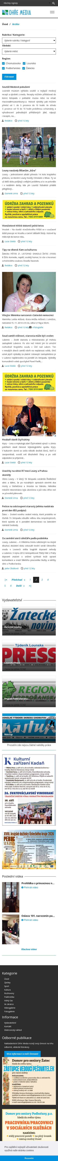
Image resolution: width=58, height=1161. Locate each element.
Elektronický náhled (13, 1030)
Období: (6, 45)
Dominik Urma (11, 193)
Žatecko (30, 68)
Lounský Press (12, 662)
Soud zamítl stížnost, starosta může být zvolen (27, 335)
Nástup (8, 734)
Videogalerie (9, 1007)
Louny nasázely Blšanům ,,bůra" (19, 170)
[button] (34, 1150)
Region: (6, 58)
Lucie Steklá (10, 241)
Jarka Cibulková (12, 568)
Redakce (9, 120)
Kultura (7, 989)
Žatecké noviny (13, 626)
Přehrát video (30, 887)
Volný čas (8, 1000)
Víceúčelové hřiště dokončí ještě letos (23, 225)
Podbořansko (12, 68)
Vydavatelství (10, 1022)
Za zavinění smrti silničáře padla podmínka (25, 538)
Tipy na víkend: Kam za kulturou (19, 249)
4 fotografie (37, 327)
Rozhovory (9, 993)
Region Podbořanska (16, 698)
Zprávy (7, 982)
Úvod (5, 24)
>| (30, 585)
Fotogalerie (9, 1011)
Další (19, 585)
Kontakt (7, 1026)
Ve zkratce (9, 1004)
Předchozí (17, 579)
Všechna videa (29, 949)
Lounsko (31, 63)
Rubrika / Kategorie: (13, 34)
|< (6, 579)
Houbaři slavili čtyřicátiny (16, 439)
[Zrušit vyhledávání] (53, 3)
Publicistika (9, 997)
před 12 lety (23, 120)
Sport (6, 986)
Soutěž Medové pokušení (16, 86)
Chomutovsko (13, 63)
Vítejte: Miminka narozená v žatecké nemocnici (27, 315)
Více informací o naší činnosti (22, 1053)
